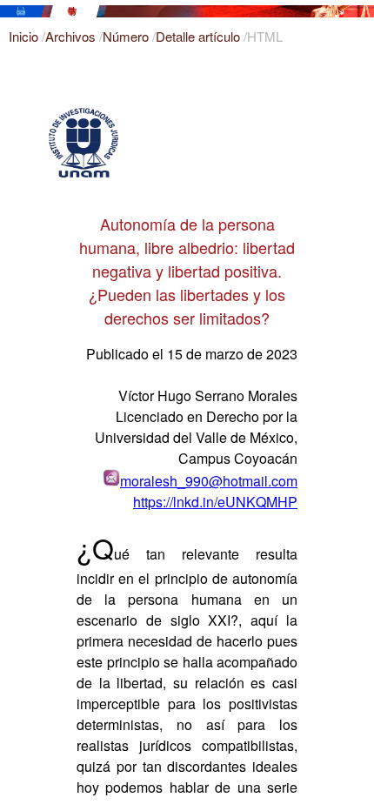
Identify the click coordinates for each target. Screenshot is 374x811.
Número (127, 36)
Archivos (72, 36)
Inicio (25, 36)
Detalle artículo (200, 36)
